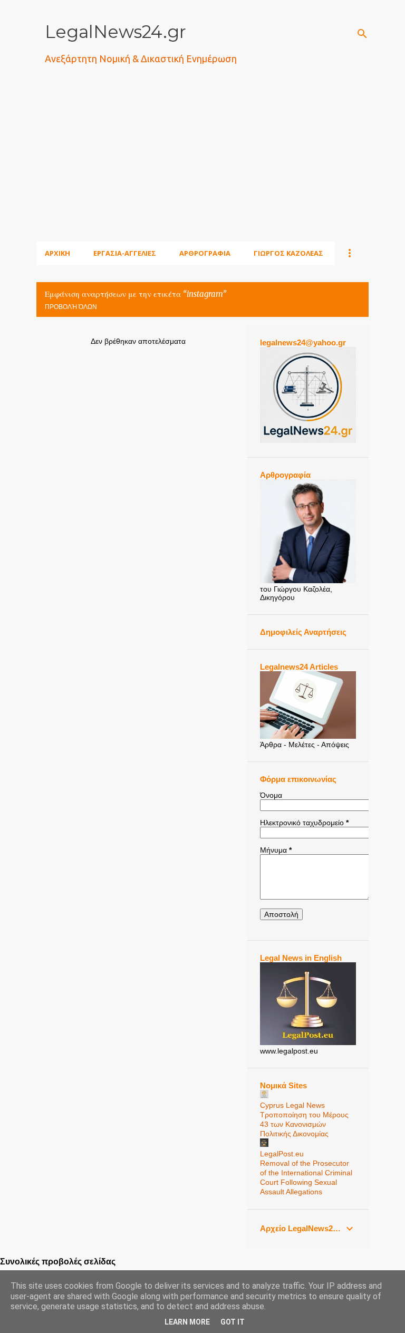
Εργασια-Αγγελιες (124, 253)
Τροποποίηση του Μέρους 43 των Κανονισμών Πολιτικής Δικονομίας (304, 1124)
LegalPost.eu (282, 1154)
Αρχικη (57, 253)
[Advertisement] (220, 166)
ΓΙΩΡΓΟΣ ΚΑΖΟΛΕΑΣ (288, 253)
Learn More (187, 1322)
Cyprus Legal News (292, 1105)
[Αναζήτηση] (362, 33)
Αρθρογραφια (204, 253)
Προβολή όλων (71, 307)
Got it (232, 1322)
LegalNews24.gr (115, 31)
